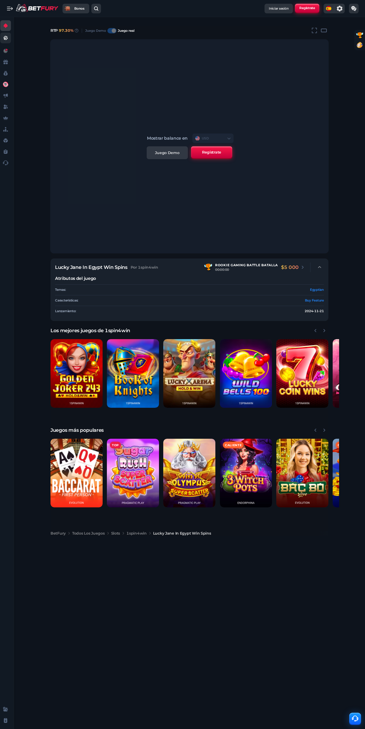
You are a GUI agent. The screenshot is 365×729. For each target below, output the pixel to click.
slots (115, 533)
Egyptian (317, 290)
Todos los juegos (88, 533)
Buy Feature (314, 300)
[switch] (112, 30)
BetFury (58, 533)
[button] (77, 373)
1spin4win (136, 533)
